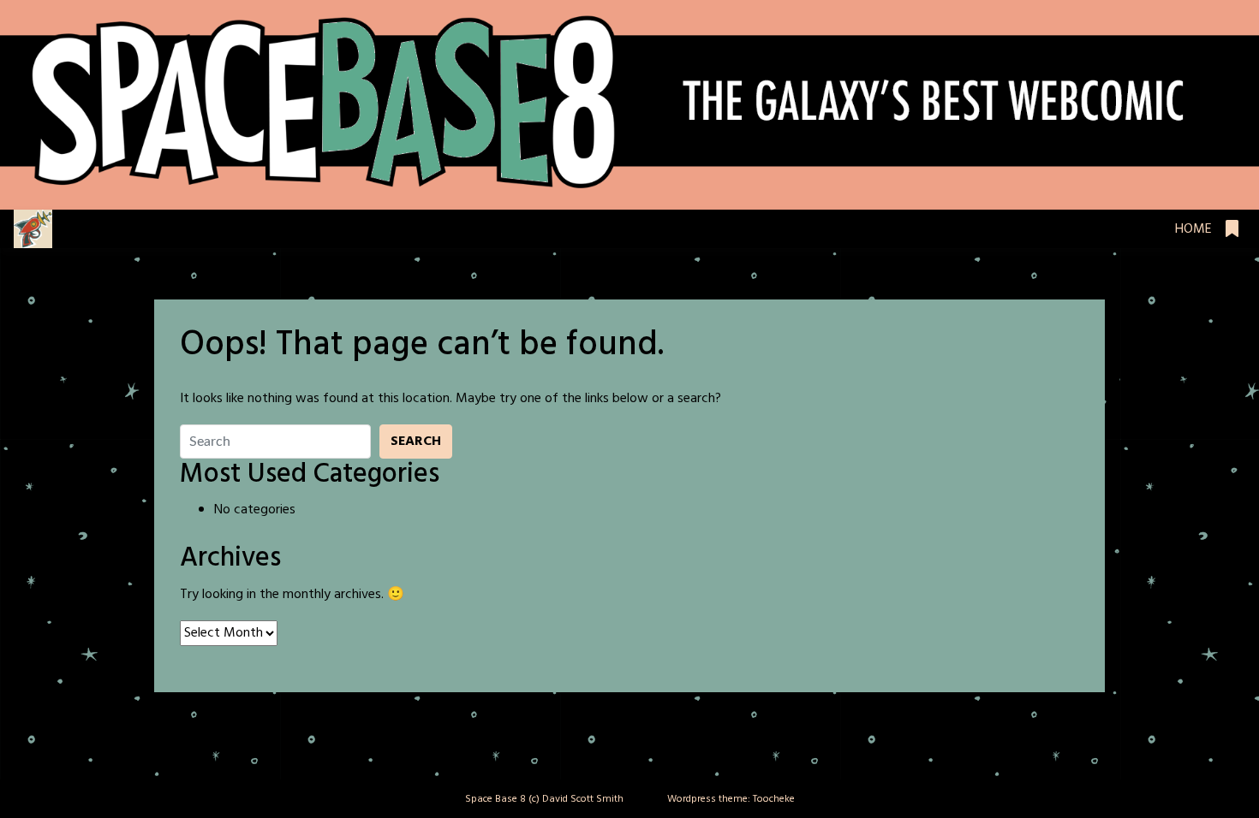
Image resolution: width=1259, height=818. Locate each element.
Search (416, 441)
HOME (1193, 229)
